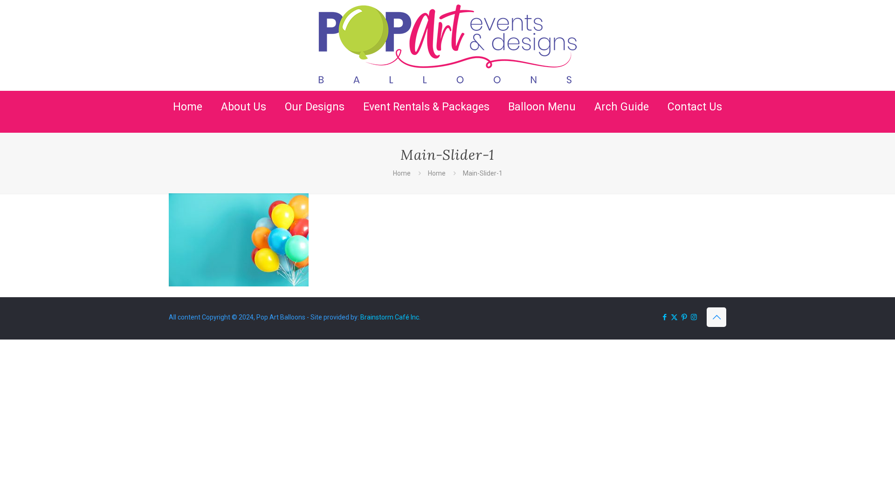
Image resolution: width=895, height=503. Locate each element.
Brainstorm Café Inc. (390, 317)
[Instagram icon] (693, 317)
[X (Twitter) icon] (674, 317)
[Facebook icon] (664, 317)
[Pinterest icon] (684, 317)
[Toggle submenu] (243, 128)
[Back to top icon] (716, 317)
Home (402, 173)
